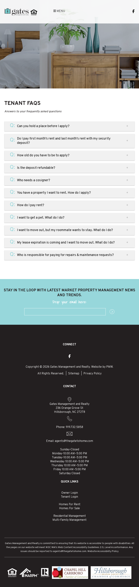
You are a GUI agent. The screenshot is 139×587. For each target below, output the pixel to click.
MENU (60, 11)
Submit (110, 312)
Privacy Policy (92, 373)
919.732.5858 (74, 427)
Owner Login (69, 493)
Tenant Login (69, 497)
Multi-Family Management (69, 520)
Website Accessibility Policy (103, 551)
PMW (109, 367)
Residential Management (69, 516)
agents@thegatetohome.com (74, 441)
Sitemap (73, 373)
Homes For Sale (69, 508)
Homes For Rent (69, 504)
